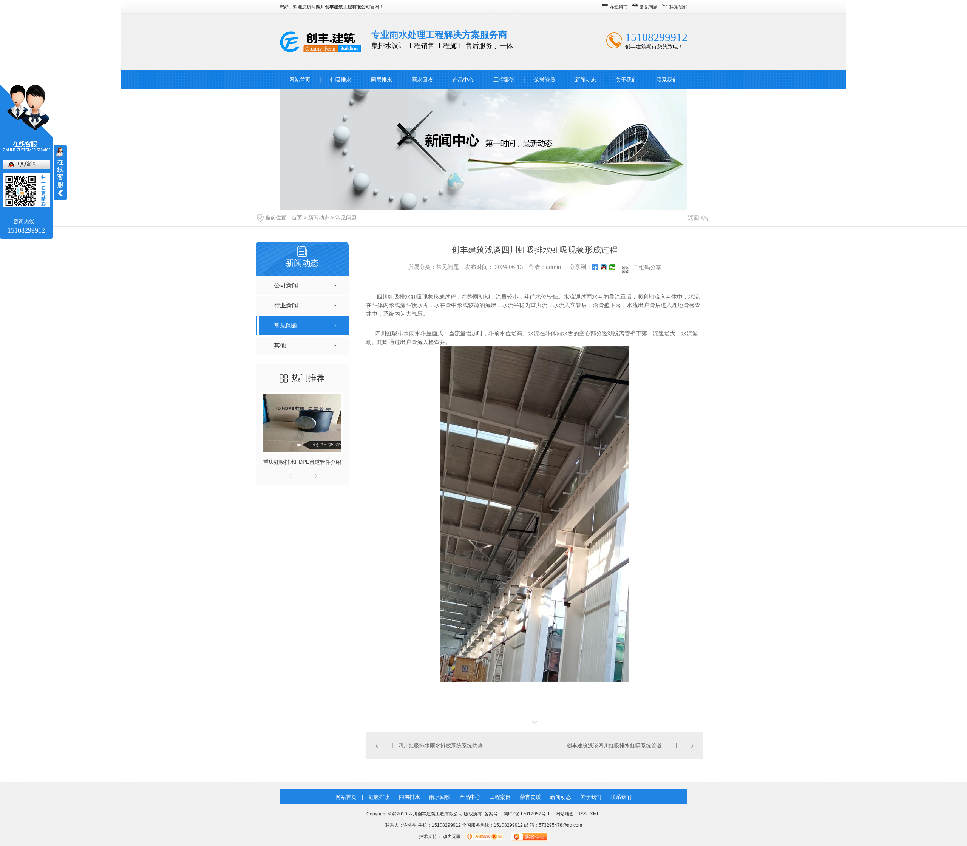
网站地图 (565, 814)
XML (594, 814)
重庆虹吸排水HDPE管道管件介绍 (302, 462)
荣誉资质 (544, 80)
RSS (582, 814)
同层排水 (381, 80)
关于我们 (626, 80)
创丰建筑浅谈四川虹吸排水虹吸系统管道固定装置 (625, 746)
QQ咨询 (27, 164)
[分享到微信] (612, 267)
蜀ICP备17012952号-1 (527, 814)
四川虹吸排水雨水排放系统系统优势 (440, 746)
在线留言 (619, 7)
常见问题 (649, 7)
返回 (693, 218)
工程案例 (503, 80)
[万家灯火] (484, 836)
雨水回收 (422, 80)
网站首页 (299, 80)
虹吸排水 (340, 80)
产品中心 (463, 80)
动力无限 (452, 836)
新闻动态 (585, 80)
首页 (297, 218)
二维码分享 (647, 267)
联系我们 (678, 7)
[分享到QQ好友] (604, 267)
